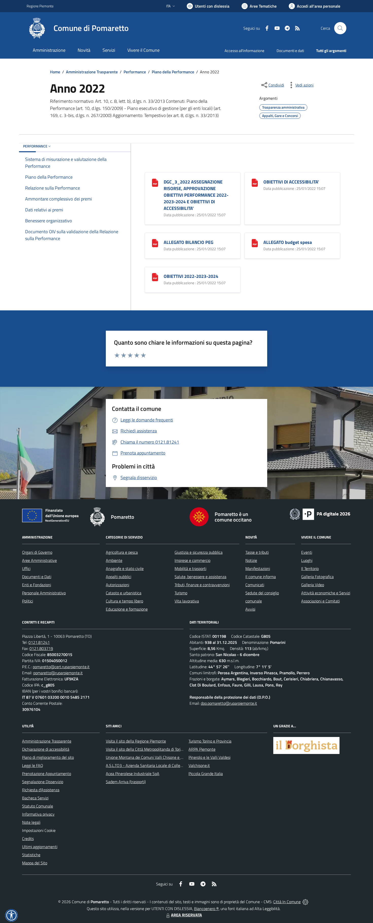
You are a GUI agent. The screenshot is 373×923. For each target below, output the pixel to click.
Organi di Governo (37, 552)
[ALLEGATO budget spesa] (255, 242)
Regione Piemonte (40, 6)
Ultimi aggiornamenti (39, 847)
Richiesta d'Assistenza (40, 790)
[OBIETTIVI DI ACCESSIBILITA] (255, 182)
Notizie (251, 560)
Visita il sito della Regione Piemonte (136, 741)
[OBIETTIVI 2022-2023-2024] (155, 276)
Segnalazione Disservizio (42, 782)
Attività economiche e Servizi (325, 593)
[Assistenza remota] (305, 902)
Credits (28, 838)
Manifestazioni (257, 568)
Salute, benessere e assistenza (200, 577)
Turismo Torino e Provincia (210, 741)
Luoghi (306, 560)
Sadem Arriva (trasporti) (126, 782)
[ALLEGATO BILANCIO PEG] (155, 242)
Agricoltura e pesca (122, 552)
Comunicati (254, 585)
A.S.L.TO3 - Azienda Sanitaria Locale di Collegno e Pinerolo (155, 765)
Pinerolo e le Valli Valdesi (209, 757)
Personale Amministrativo (44, 593)
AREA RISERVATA (186, 915)
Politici (27, 601)
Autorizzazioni (117, 585)
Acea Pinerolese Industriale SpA (132, 773)
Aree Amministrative (39, 560)
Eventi (306, 552)
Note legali (31, 822)
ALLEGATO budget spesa (287, 242)
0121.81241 (39, 642)
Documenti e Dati (36, 577)
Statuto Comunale (37, 806)
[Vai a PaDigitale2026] (320, 513)
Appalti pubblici (118, 577)
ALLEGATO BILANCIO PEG (188, 242)
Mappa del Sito (34, 863)
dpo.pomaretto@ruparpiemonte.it (229, 703)
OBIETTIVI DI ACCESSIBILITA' (291, 181)
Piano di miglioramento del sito (48, 757)
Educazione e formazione (127, 609)
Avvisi (250, 609)
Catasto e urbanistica (123, 593)
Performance (135, 72)
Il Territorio (310, 568)
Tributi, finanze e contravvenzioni (202, 585)
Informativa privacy (38, 814)
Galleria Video (312, 585)
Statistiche (31, 855)
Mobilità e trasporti (190, 568)
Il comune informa (260, 577)
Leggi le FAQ (32, 765)
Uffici (26, 568)
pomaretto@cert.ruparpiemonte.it (61, 667)
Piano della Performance (173, 72)
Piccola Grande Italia (206, 773)
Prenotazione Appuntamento (46, 773)
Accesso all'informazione (244, 51)
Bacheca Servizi (35, 798)
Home (55, 72)
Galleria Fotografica (317, 577)
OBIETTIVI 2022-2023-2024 (191, 276)
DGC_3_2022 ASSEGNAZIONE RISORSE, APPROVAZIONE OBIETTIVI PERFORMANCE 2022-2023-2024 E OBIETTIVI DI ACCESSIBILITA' (196, 195)
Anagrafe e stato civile (125, 568)
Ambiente (114, 560)
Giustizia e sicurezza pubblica (199, 552)
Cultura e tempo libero (124, 601)
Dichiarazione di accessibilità (45, 749)
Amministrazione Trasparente (92, 72)
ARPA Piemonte (202, 749)
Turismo (181, 593)
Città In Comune (287, 902)
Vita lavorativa (187, 601)
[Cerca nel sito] (340, 28)
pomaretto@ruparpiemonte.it (58, 673)
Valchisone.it (199, 765)
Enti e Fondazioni (36, 585)
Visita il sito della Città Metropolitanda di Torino (145, 749)
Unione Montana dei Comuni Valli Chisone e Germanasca (153, 757)
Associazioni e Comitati (320, 601)
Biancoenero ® (206, 908)
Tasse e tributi (257, 552)
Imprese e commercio (192, 560)
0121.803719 (41, 648)
